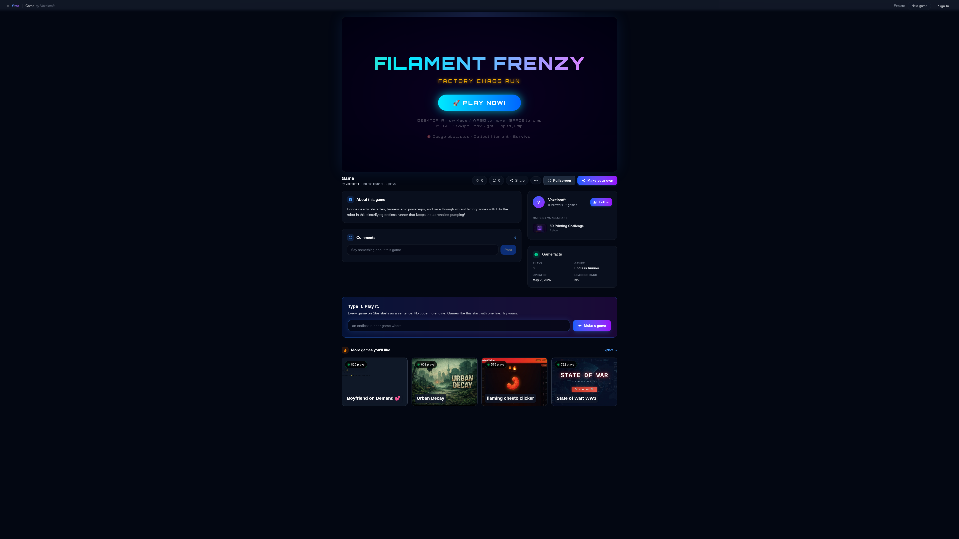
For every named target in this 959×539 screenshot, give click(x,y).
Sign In (943, 6)
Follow (604, 202)
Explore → (610, 350)
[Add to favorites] (388, 365)
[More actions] (535, 180)
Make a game (595, 326)
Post (508, 250)
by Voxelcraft (45, 6)
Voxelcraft (352, 184)
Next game (919, 6)
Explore (899, 6)
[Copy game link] (399, 365)
